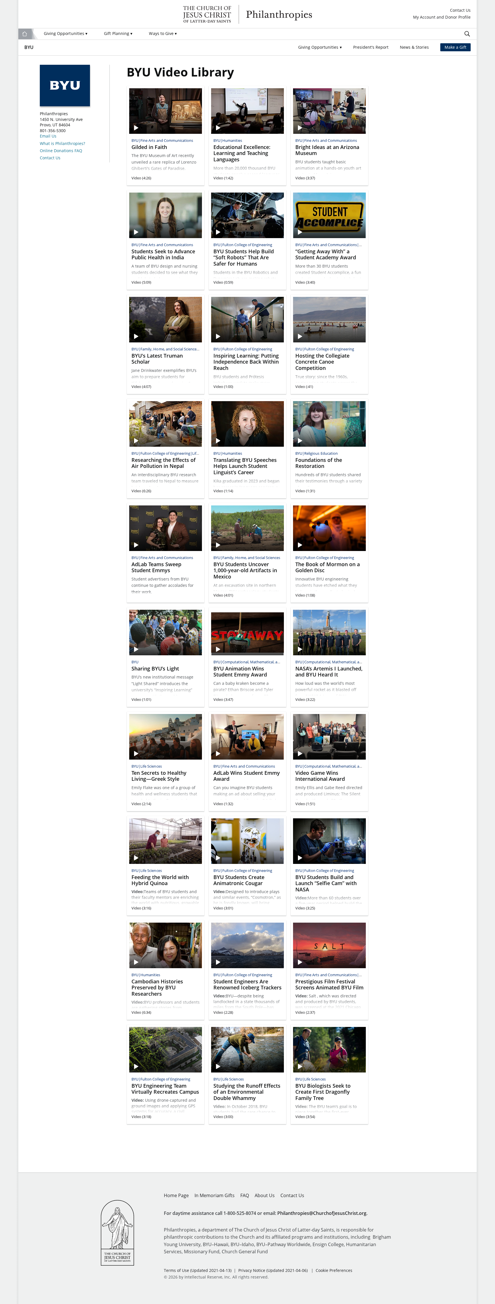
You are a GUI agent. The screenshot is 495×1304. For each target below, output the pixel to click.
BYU (29, 47)
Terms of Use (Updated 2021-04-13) (197, 1270)
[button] (320, 47)
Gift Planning (118, 33)
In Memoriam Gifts (215, 1195)
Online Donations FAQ (61, 150)
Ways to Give (163, 33)
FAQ (244, 1195)
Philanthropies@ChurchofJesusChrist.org (321, 1213)
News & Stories (414, 47)
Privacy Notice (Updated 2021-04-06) (273, 1270)
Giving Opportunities (65, 33)
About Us (265, 1195)
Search (467, 34)
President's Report (370, 47)
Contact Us (460, 10)
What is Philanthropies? (62, 143)
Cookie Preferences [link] (334, 1270)
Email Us (48, 136)
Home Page (176, 1195)
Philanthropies (247, 14)
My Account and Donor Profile (442, 17)
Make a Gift (455, 47)
